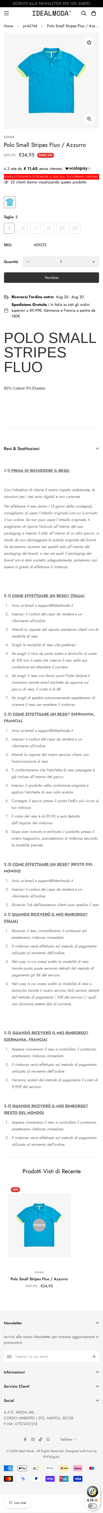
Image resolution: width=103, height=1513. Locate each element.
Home (8, 26)
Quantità (11, 261)
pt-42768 (30, 26)
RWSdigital (51, 1456)
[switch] (92, 1506)
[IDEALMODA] (52, 13)
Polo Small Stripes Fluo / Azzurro (39, 1279)
